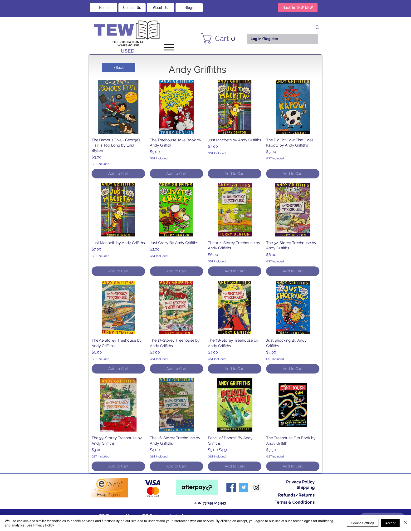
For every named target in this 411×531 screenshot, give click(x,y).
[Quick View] (118, 107)
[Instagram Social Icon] (256, 487)
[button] (221, 38)
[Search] (317, 27)
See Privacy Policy (40, 525)
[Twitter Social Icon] (243, 487)
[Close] (405, 523)
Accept (390, 523)
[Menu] (168, 47)
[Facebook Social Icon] (231, 487)
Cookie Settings (362, 523)
